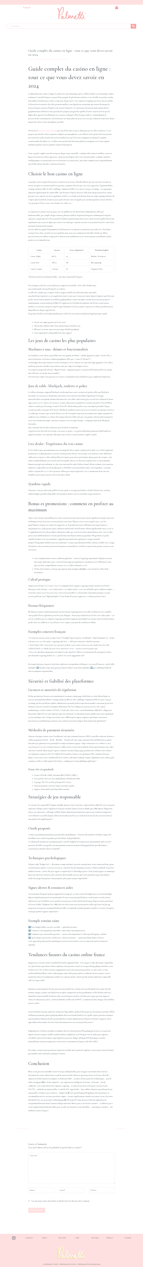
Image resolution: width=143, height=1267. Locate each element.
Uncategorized (48, 59)
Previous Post (22, 1128)
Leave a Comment (35, 59)
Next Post (122, 1128)
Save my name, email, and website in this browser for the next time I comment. (60, 1201)
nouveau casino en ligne (47, 130)
